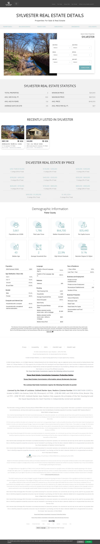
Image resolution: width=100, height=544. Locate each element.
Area (70, 523)
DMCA (46, 347)
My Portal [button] (74, 4)
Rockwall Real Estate (36, 523)
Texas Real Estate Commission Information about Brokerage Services (50, 517)
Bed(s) (54, 52)
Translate (61, 527)
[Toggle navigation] (16, 3)
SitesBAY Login (71, 347)
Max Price (74, 44)
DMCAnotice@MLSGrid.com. (52, 474)
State (43, 523)
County (48, 523)
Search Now (85, 67)
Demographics (75, 26)
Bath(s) (74, 52)
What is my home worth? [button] (86, 4)
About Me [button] (67, 4)
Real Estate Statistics (24, 26)
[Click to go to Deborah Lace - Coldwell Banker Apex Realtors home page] (9, 3)
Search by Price (58, 26)
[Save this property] (22, 127)
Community (65, 523)
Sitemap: (28, 523)
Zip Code (58, 523)
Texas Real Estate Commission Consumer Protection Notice (50, 375)
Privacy (24, 347)
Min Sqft (55, 59)
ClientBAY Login (57, 347)
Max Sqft (74, 59)
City (53, 523)
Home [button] (53, 4)
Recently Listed (41, 26)
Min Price (55, 44)
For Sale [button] (59, 4)
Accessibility (35, 347)
